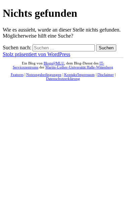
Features (17, 75)
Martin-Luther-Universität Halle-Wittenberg (79, 67)
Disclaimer (105, 75)
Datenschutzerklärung (63, 79)
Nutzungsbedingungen (43, 75)
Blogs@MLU (54, 63)
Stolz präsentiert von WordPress (36, 54)
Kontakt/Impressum (79, 75)
